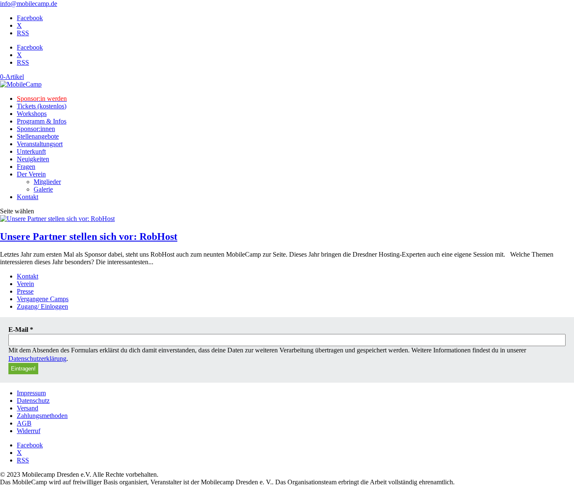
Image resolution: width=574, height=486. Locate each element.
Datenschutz (33, 400)
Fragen (26, 166)
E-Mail (20, 329)
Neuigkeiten (33, 159)
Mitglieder (47, 181)
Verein (25, 283)
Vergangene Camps (42, 298)
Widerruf (28, 430)
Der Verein (31, 174)
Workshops (32, 113)
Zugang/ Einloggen (42, 306)
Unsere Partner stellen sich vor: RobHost (88, 236)
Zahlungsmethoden (42, 415)
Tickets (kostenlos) (41, 106)
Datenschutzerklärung (37, 358)
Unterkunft (31, 151)
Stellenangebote (38, 136)
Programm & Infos (41, 121)
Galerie (43, 189)
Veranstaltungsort (40, 143)
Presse (25, 291)
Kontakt (27, 196)
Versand (27, 408)
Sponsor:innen (36, 128)
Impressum (31, 393)
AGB (24, 423)
